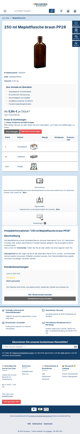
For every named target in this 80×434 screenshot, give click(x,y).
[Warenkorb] (75, 11)
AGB (62, 353)
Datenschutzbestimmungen (23, 353)
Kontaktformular (7, 396)
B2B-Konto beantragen (30, 132)
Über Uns (25, 374)
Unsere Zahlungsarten (69, 376)
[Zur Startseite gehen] (40, 5)
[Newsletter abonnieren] (75, 347)
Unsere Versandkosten (70, 374)
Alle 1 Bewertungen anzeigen (40, 294)
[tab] (39, 185)
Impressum (45, 379)
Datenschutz (46, 376)
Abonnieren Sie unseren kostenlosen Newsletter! (40, 342)
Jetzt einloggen (12, 132)
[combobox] (31, 11)
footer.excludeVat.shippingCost (41, 416)
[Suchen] (52, 11)
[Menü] (5, 11)
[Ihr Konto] (68, 11)
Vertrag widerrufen (11, 402)
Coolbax (49, 431)
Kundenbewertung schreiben (40, 299)
